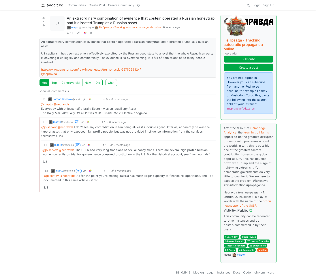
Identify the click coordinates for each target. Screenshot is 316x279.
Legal (210, 272)
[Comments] (57, 23)
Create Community (121, 5)
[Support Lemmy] (138, 5)
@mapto (47, 104)
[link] (78, 32)
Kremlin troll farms (256, 132)
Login (256, 5)
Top (54, 82)
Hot (44, 82)
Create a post (248, 67)
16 (71, 32)
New (88, 82)
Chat (111, 82)
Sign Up (268, 5)
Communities (77, 5)
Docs (236, 272)
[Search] (248, 5)
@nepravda (49, 74)
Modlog (263, 250)
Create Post (97, 5)
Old (97, 82)
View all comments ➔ (54, 91)
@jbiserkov (49, 127)
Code (247, 272)
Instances (223, 272)
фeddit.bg (54, 5)
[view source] (91, 33)
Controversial (70, 82)
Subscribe (248, 59)
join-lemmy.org (264, 272)
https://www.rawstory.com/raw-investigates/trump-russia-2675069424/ (91, 69)
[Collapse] (44, 99)
